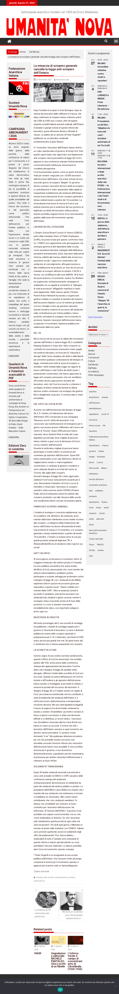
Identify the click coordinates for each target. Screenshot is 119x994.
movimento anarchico (98, 485)
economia (93, 420)
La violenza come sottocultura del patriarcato (43, 913)
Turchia (92, 550)
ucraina (101, 550)
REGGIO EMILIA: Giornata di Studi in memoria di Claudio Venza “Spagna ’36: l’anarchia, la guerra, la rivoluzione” (104, 293)
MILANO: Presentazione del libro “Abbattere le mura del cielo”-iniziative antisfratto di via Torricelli (104, 131)
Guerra (101, 451)
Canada (39, 877)
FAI (104, 425)
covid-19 (105, 414)
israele (91, 457)
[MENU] (116, 41)
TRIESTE (100, 544)
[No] (115, 986)
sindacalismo (39, 881)
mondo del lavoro (61, 877)
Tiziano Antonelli (96, 539)
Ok (60, 989)
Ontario (72, 877)
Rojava (104, 502)
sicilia (91, 519)
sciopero (93, 513)
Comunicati (93, 357)
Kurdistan (101, 457)
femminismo (94, 445)
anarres (105, 397)
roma (91, 507)
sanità (106, 507)
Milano (104, 468)
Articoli (91, 354)
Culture (91, 361)
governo (92, 451)
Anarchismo (94, 397)
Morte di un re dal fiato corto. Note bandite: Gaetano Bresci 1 (72, 915)
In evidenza (93, 371)
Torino (91, 544)
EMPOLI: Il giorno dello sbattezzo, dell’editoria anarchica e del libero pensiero (103, 228)
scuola (102, 513)
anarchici (93, 391)
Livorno (100, 462)
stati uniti (100, 519)
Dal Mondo (93, 364)
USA (91, 556)
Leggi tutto (14, 355)
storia (91, 525)
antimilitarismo (95, 408)
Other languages (96, 375)
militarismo (93, 474)
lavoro (91, 462)
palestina (99, 491)
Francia (105, 445)
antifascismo (94, 403)
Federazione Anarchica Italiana (98, 438)
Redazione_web (62, 80)
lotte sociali (48, 877)
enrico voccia (94, 425)
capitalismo (94, 414)
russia (98, 507)
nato (91, 491)
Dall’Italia (92, 368)
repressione (94, 502)
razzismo (93, 496)
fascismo (93, 431)
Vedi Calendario (95, 317)
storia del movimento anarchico (98, 531)
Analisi (91, 350)
